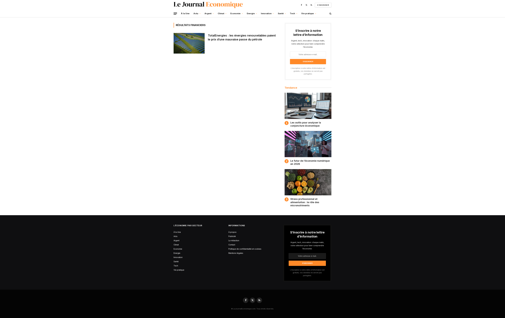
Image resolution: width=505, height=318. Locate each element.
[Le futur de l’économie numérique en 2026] (308, 144)
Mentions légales (235, 253)
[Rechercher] (330, 14)
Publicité (232, 236)
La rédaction (233, 240)
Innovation (266, 13)
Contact (231, 245)
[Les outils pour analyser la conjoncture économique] (308, 106)
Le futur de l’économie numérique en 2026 (310, 162)
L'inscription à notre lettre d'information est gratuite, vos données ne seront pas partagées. (308, 71)
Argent (208, 13)
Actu (195, 13)
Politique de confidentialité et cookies (245, 249)
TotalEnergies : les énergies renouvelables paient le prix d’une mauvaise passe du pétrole (242, 37)
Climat (221, 13)
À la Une (185, 13)
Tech (292, 13)
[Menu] (175, 14)
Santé (281, 13)
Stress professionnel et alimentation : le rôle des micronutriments (304, 202)
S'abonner (323, 5)
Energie (251, 13)
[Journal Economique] (208, 5)
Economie (235, 13)
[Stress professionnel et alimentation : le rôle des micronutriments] (308, 182)
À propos (232, 232)
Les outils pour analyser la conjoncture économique (305, 124)
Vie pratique (307, 13)
